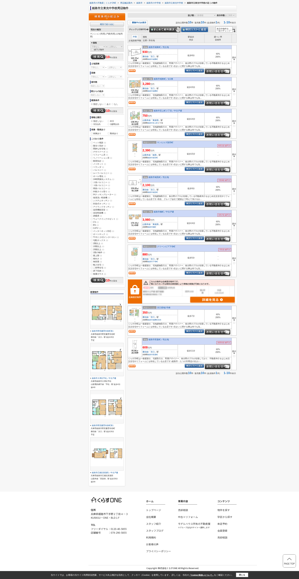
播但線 (145, 56)
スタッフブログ (155, 530)
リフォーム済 (100, 155)
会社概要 (151, 517)
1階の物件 (99, 252)
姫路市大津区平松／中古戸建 (104, 378)
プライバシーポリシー (158, 551)
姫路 (155, 155)
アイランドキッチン (103, 207)
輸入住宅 (98, 265)
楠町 (154, 227)
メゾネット (99, 164)
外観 (135, 37)
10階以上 (98, 246)
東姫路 (156, 120)
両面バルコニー (101, 188)
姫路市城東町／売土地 (159, 47)
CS (96, 222)
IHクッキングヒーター (104, 194)
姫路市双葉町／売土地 (159, 339)
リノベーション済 (102, 158)
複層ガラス (99, 274)
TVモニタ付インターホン (106, 237)
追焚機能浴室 (100, 210)
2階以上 (98, 243)
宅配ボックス (100, 240)
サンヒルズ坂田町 (165, 142)
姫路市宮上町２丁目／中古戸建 (168, 111)
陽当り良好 (99, 146)
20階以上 (98, 249)
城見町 (155, 192)
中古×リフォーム (188, 517)
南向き (97, 258)
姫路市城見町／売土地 (159, 177)
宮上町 (155, 123)
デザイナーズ (100, 152)
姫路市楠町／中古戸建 (164, 212)
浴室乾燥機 (99, 213)
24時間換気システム (103, 179)
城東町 (155, 59)
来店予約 (222, 524)
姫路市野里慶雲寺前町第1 (103, 331)
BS (96, 225)
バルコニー (99, 170)
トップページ (153, 510)
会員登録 (222, 530)
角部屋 (97, 261)
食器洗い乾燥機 (101, 197)
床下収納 (98, 271)
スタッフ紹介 (153, 524)
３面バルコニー (101, 185)
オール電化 (99, 176)
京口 (153, 56)
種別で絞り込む (107, 24)
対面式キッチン (101, 204)
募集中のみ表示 (138, 22)
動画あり (114, 133)
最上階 (97, 255)
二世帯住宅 (99, 268)
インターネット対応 (103, 231)
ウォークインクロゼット (105, 219)
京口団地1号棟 (163, 307)
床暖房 (97, 216)
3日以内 (96, 124)
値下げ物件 (99, 49)
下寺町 (155, 261)
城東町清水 (157, 320)
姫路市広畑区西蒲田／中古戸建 (105, 473)
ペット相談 (99, 142)
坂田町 (155, 158)
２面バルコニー (101, 182)
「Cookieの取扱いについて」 (201, 575)
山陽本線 (146, 120)
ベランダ (98, 167)
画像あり (97, 133)
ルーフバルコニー (102, 173)
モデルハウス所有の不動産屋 (194, 525)
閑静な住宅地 (100, 149)
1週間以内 (114, 124)
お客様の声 (152, 544)
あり (109, 104)
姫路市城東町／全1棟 (163, 79)
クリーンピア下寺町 (166, 246)
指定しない (98, 104)
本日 (112, 121)
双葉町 (155, 354)
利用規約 (151, 537)
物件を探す (223, 510)
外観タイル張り (101, 191)
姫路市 (150, 59)
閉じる (242, 575)
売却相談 (183, 510)
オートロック (100, 234)
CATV (97, 228)
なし (116, 104)
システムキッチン (102, 200)
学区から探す (224, 517)
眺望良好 (98, 161)
